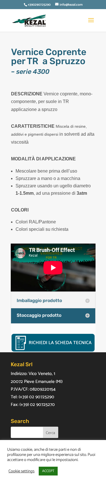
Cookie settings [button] (21, 471)
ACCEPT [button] (48, 471)
